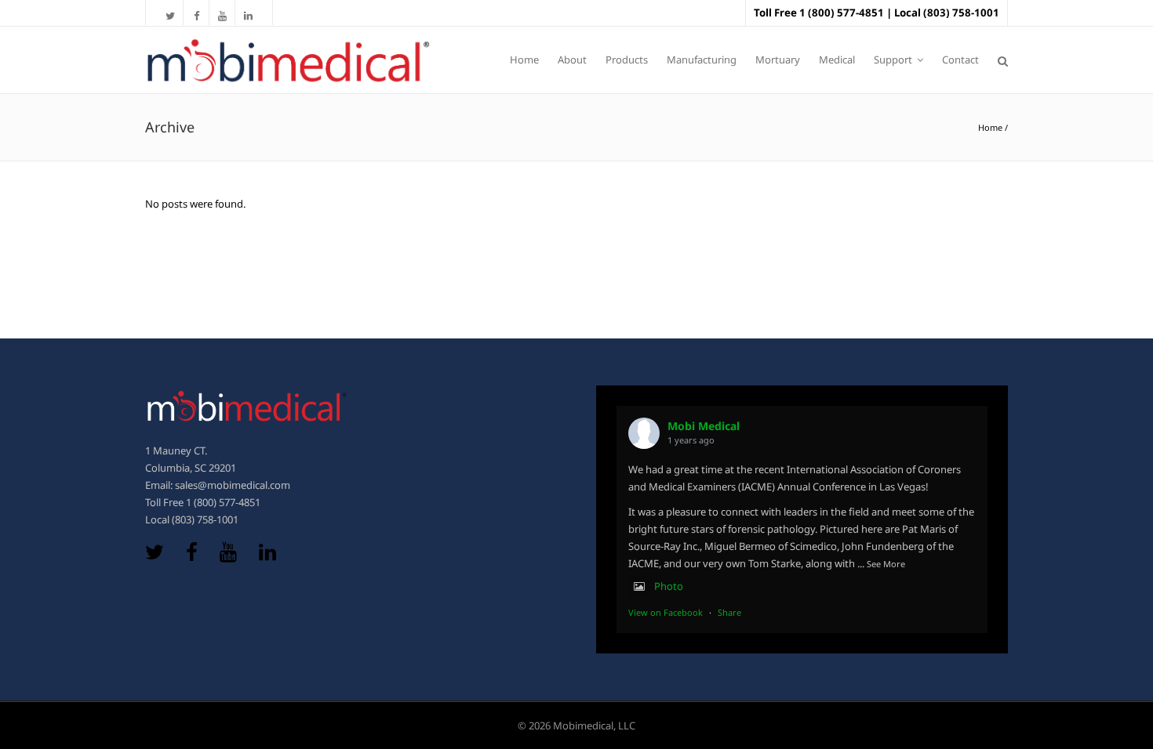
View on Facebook (665, 612)
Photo (668, 586)
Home (990, 127)
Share (729, 612)
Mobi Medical (703, 425)
